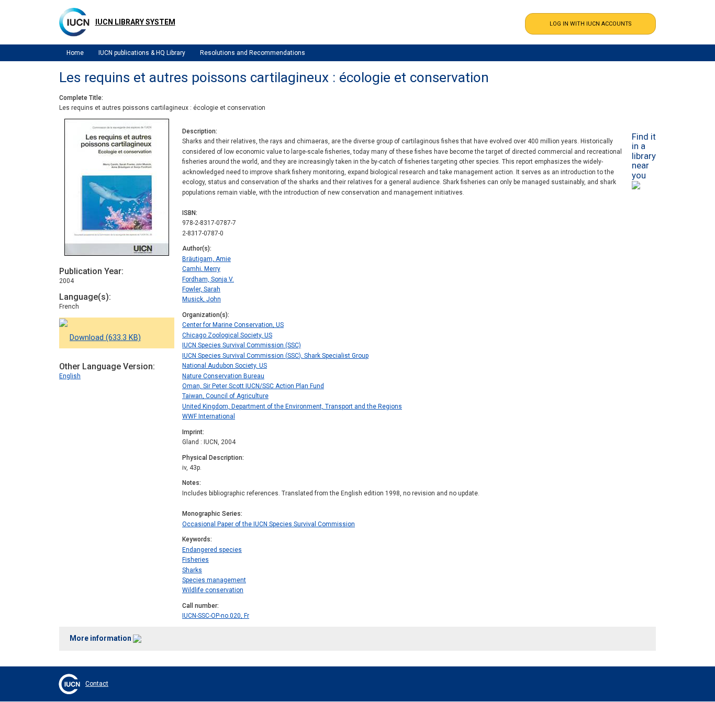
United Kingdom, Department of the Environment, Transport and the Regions (292, 406)
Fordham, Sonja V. (208, 279)
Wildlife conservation (212, 590)
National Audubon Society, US (224, 365)
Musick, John (201, 299)
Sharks (192, 570)
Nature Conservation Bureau (223, 376)
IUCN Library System (135, 22)
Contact (96, 683)
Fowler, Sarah (201, 289)
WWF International (208, 416)
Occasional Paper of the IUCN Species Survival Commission (268, 524)
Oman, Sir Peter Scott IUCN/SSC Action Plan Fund (253, 386)
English (70, 376)
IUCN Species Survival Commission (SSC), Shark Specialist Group (275, 355)
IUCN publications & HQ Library (141, 52)
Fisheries (195, 559)
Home (75, 52)
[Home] (74, 22)
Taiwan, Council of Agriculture (225, 396)
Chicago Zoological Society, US (227, 335)
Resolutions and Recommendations (252, 52)
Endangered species (212, 549)
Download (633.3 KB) (105, 337)
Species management (214, 580)
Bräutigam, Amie (206, 259)
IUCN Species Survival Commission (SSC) (241, 345)
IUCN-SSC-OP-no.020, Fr (215, 615)
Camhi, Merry (201, 269)
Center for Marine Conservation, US (233, 325)
